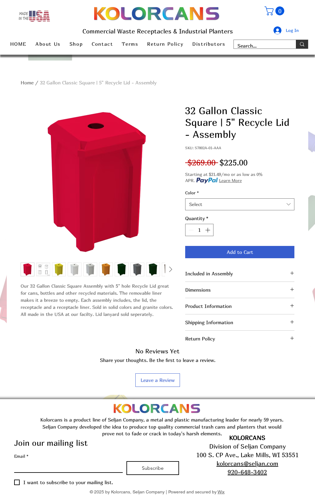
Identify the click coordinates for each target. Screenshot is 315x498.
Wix (221, 491)
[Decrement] (190, 230)
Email (21, 456)
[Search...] (302, 44)
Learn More (230, 180)
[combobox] (239, 204)
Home (27, 83)
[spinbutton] (199, 230)
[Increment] (208, 230)
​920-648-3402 (247, 472)
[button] (275, 10)
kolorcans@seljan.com (247, 463)
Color (192, 192)
